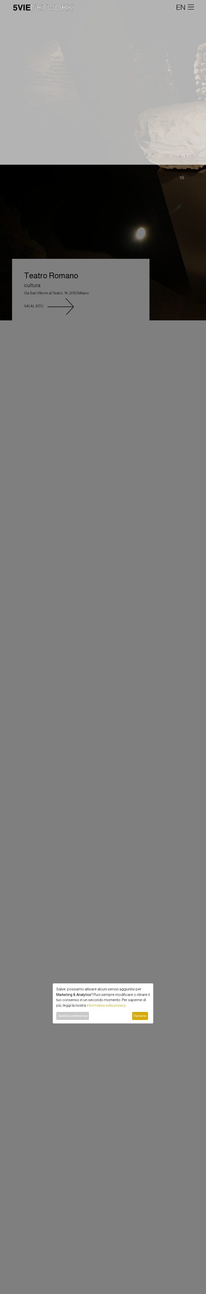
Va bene (139, 1016)
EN (180, 7)
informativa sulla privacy (106, 1005)
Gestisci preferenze (73, 1016)
